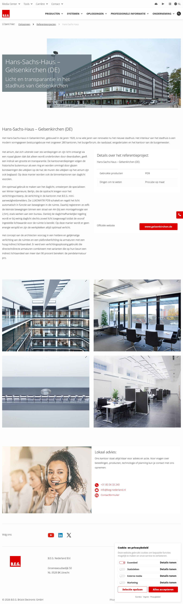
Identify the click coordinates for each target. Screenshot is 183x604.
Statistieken (133, 569)
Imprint (146, 597)
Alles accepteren (163, 589)
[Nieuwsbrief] (163, 4)
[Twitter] (69, 535)
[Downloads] (156, 4)
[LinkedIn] (60, 535)
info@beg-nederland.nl (113, 489)
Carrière (138, 597)
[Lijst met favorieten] (170, 4)
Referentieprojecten (46, 24)
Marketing (132, 582)
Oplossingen (24, 24)
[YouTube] (51, 535)
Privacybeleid (155, 597)
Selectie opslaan (132, 589)
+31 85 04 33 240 (110, 484)
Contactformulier (110, 495)
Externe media (134, 575)
